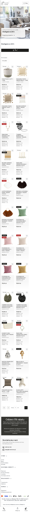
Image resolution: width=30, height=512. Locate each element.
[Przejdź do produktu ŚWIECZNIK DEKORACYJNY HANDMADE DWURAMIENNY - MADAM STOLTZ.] (7, 126)
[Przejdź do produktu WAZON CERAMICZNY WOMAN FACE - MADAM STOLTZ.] (7, 353)
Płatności (3, 471)
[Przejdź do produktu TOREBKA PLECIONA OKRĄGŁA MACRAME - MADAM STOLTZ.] (7, 297)
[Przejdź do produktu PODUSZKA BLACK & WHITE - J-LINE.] (7, 382)
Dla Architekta (4, 463)
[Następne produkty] (21, 407)
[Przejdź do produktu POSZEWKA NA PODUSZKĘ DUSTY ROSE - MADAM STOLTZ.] (7, 240)
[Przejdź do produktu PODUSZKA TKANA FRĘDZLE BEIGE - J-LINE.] (22, 71)
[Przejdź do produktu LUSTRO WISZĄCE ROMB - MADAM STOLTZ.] (7, 183)
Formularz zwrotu (5, 475)
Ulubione (3, 484)
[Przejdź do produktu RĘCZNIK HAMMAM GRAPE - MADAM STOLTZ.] (22, 98)
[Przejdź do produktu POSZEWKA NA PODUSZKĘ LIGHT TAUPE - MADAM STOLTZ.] (22, 240)
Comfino (3, 474)
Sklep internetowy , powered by (13, 504)
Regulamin (3, 490)
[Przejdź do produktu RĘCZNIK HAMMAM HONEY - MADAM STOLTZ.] (7, 155)
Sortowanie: (4, 57)
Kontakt (3, 464)
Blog (2, 461)
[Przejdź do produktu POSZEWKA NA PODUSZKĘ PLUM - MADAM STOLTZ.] (7, 268)
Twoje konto (4, 482)
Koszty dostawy (5, 472)
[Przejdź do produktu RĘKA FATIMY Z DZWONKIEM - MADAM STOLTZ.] (22, 353)
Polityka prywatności (6, 492)
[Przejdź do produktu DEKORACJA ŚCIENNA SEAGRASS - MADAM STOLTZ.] (22, 183)
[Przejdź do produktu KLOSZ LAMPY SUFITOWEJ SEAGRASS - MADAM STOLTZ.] (22, 382)
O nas (2, 459)
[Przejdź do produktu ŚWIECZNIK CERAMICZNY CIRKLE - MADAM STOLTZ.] (22, 325)
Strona (12, 407)
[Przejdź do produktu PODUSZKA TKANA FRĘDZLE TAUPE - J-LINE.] (7, 98)
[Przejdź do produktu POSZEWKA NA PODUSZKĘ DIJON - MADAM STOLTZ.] (22, 268)
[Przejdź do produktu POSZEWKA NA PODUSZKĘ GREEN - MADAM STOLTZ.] (22, 212)
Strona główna (4, 8)
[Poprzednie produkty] (8, 407)
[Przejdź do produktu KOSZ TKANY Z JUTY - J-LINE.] (7, 71)
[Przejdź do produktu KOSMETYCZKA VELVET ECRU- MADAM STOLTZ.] (7, 325)
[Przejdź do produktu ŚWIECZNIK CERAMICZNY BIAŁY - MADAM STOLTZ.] (22, 155)
